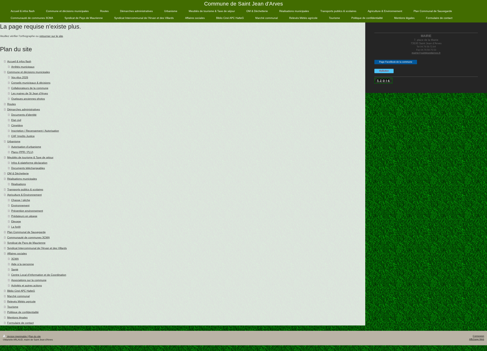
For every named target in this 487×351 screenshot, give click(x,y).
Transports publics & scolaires (25, 189)
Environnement (20, 205)
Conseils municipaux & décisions (30, 82)
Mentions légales (17, 317)
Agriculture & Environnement (24, 194)
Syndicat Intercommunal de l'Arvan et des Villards (37, 248)
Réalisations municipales (22, 178)
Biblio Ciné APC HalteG (21, 290)
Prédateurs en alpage (24, 216)
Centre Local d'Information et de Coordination (38, 274)
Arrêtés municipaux (22, 66)
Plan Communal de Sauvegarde (26, 232)
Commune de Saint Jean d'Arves (243, 4)
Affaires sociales (17, 253)
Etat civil (16, 120)
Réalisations (18, 184)
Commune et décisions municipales (28, 72)
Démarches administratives (23, 109)
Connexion (478, 336)
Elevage (16, 221)
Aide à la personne (22, 264)
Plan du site (35, 336)
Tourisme (12, 306)
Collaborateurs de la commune (29, 88)
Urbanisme (13, 141)
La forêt (16, 226)
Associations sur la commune (28, 280)
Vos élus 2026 (19, 77)
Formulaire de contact (20, 322)
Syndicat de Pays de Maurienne (26, 242)
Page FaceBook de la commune (395, 62)
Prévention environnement (27, 210)
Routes (11, 104)
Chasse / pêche (20, 200)
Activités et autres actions (26, 285)
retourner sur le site (51, 36)
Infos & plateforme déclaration (29, 162)
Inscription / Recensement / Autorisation (35, 130)
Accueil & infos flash (19, 61)
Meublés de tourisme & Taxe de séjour (30, 157)
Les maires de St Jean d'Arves (29, 93)
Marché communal (18, 296)
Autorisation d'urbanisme (26, 146)
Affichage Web (476, 339)
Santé (14, 269)
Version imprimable (16, 336)
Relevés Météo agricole (21, 301)
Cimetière (17, 125)
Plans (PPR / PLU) (22, 152)
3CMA (15, 258)
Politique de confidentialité (23, 312)
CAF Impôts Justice (23, 136)
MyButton (384, 71)
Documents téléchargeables (28, 168)
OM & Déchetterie (18, 173)
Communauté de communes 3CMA (28, 237)
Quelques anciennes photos (28, 98)
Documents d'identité (24, 114)
